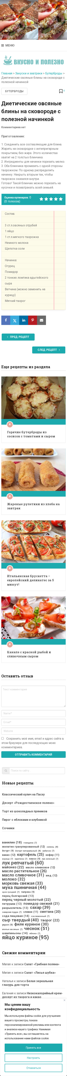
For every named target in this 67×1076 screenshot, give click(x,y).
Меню (10, 45)
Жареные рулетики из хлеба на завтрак (33, 506)
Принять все (33, 1047)
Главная (6, 73)
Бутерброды (53, 73)
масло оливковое (40, 867)
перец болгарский (18, 896)
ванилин (12, 842)
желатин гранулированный (23, 846)
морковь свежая (22, 883)
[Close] (64, 1000)
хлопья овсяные (12, 929)
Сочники (8, 828)
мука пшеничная (24, 887)
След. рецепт (48, 349)
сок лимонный (40, 916)
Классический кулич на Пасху (23, 794)
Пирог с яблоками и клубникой (24, 820)
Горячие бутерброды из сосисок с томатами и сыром (31, 434)
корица (7, 859)
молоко (13, 879)
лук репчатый (23, 863)
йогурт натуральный (28, 850)
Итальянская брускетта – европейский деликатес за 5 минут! (30, 580)
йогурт (8, 850)
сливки (30, 911)
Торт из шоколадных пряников (24, 811)
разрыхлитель (15, 908)
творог (50, 920)
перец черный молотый (26, 900)
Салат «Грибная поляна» (41, 964)
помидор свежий (41, 903)
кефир (52, 854)
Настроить (33, 1057)
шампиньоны (15, 933)
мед (51, 875)
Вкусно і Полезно (33, 59)
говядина (30, 843)
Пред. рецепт (19, 336)
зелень (52, 847)
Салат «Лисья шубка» (40, 972)
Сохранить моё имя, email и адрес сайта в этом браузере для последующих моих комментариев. (32, 743)
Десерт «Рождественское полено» (28, 803)
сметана (50, 912)
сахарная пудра (12, 912)
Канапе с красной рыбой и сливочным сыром (29, 654)
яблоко (34, 933)
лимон (34, 859)
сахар (40, 907)
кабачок (48, 851)
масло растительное (24, 871)
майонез (13, 867)
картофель (30, 855)
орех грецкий (11, 892)
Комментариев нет (13, 127)
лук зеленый (50, 859)
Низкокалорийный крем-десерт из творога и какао (32, 995)
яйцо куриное (25, 937)
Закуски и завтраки (28, 73)
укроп (7, 924)
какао (8, 854)
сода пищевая (15, 916)
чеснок (36, 928)
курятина (21, 859)
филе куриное (31, 924)
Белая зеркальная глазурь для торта (27, 983)
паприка (27, 892)
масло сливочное (23, 875)
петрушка (12, 903)
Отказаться (33, 1067)
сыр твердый (20, 920)
